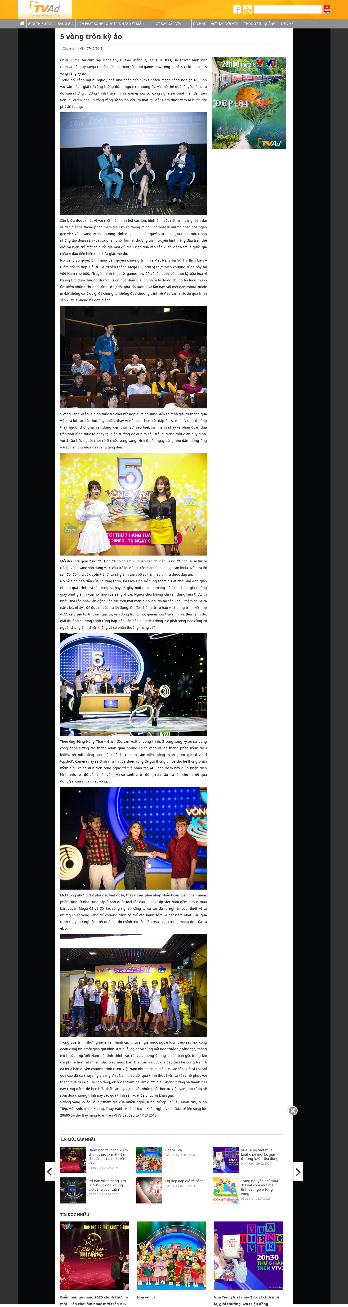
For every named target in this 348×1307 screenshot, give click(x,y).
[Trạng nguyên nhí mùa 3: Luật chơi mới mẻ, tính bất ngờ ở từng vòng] (226, 1202)
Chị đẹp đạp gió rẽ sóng (184, 1180)
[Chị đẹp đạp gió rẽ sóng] (149, 1202)
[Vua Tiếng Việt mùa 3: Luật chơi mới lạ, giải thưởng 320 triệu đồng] (226, 1171)
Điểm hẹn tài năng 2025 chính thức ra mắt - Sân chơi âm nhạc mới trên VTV (108, 1156)
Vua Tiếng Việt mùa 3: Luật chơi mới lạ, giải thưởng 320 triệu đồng (259, 1154)
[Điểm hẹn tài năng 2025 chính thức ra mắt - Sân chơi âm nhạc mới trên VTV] (73, 1171)
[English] (327, 11)
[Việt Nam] (327, 7)
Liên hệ (287, 23)
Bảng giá (66, 23)
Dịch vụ (199, 23)
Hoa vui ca (173, 1150)
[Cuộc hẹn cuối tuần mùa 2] (298, 1171)
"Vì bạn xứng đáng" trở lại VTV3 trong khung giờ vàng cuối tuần (107, 1184)
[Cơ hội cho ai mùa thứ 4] (50, 1171)
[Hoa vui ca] (149, 1171)
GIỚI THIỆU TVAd (41, 23)
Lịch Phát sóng (90, 23)
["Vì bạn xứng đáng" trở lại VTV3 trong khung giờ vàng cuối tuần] (73, 1202)
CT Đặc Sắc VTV (168, 23)
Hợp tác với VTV (224, 23)
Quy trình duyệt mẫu (125, 23)
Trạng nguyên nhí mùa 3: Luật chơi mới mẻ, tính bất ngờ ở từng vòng (259, 1187)
